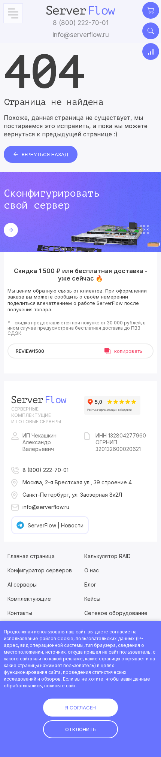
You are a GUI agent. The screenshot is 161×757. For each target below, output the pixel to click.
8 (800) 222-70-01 (81, 23)
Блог (90, 584)
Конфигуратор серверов (39, 570)
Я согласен (80, 708)
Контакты (19, 613)
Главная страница (31, 556)
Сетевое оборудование (116, 613)
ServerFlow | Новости (55, 525)
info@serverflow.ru (80, 35)
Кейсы (92, 599)
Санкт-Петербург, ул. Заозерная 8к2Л (72, 494)
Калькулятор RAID (107, 556)
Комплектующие (29, 599)
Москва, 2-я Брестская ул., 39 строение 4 (77, 482)
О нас (91, 570)
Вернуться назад (45, 154)
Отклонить (80, 729)
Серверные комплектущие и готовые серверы (36, 415)
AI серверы (22, 584)
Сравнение (150, 51)
